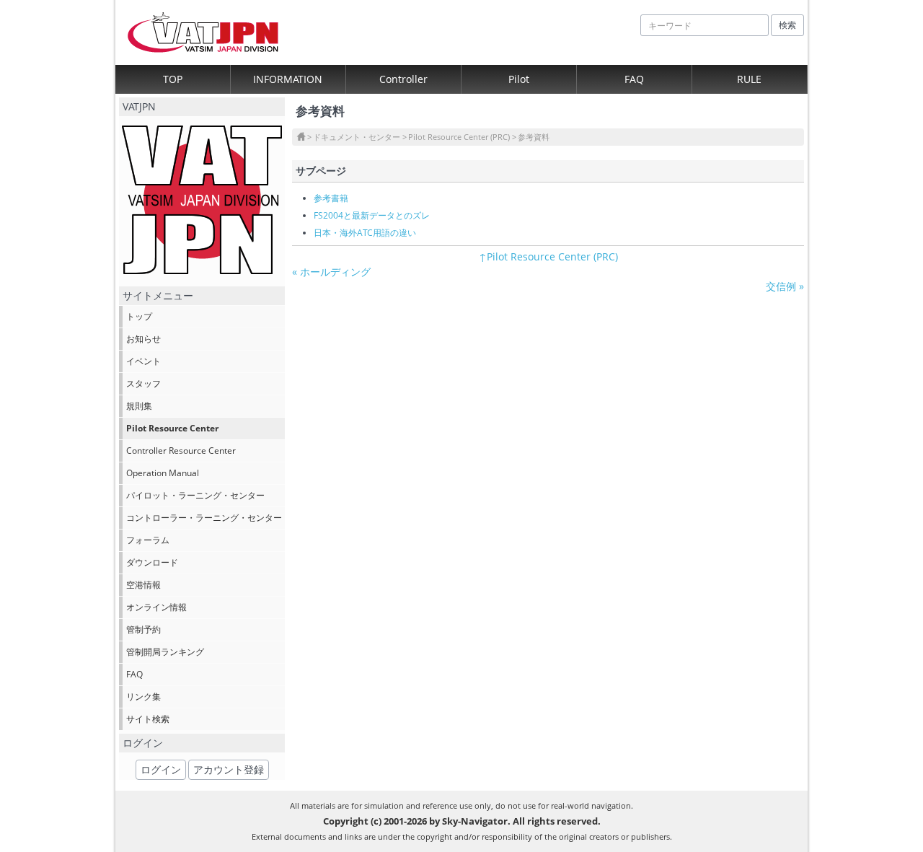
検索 (787, 25)
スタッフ (143, 383)
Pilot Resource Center (172, 428)
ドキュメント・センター (356, 136)
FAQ (634, 79)
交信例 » (785, 286)
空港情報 (143, 585)
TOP (172, 79)
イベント (143, 361)
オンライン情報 (156, 607)
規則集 (139, 406)
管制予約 (143, 629)
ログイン (161, 769)
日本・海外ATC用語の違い (365, 233)
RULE (749, 79)
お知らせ (143, 339)
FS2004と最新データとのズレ (372, 215)
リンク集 (143, 696)
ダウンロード (152, 562)
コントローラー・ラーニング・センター (204, 517)
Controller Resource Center (181, 450)
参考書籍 (331, 198)
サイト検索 (147, 719)
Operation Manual (162, 473)
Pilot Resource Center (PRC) (459, 136)
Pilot (518, 79)
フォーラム (147, 540)
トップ (139, 316)
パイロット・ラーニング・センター (195, 495)
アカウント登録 (228, 769)
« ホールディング (331, 271)
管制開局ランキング (165, 652)
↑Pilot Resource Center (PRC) (548, 256)
